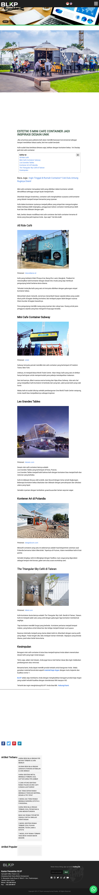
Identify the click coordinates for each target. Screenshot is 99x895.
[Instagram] (54, 878)
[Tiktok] (64, 878)
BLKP (19, 678)
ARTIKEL (5, 21)
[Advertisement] (49, 113)
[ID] (67, 4)
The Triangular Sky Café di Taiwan (32, 168)
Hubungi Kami (63, 685)
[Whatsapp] (61, 878)
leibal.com (29, 610)
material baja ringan (51, 670)
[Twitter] (58, 878)
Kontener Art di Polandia (28, 165)
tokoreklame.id (30, 273)
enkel (27, 360)
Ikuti (66, 872)
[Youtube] (68, 878)
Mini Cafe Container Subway (30, 160)
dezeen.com (29, 462)
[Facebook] (51, 878)
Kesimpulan (23, 170)
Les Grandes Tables (26, 163)
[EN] (70, 4)
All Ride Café (24, 157)
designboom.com (31, 543)
